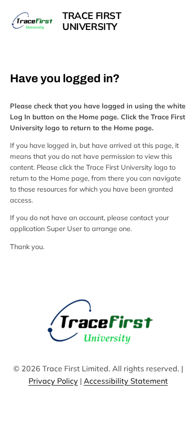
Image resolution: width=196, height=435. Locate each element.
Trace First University (91, 21)
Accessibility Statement (126, 381)
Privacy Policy (53, 381)
